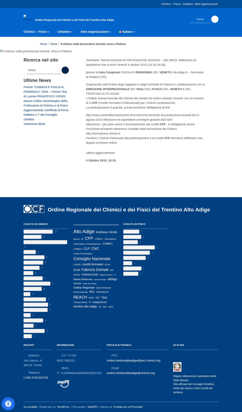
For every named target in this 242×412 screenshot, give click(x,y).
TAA (104, 297)
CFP (89, 238)
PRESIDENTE (102, 292)
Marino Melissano (83, 279)
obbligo (112, 279)
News (54, 44)
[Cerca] (214, 19)
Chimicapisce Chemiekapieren (87, 244)
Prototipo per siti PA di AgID (128, 406)
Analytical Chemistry (35, 299)
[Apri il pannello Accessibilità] (8, 403)
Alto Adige (83, 231)
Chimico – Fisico (171, 4)
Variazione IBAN (34, 124)
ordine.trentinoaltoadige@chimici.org (131, 373)
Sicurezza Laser (132, 268)
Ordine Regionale (84, 287)
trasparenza (100, 302)
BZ (82, 239)
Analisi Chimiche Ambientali (38, 231)
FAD (112, 270)
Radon (128, 263)
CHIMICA (99, 239)
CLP (27, 294)
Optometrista (131, 273)
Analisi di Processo (34, 331)
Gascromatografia (33, 320)
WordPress (63, 406)
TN (90, 302)
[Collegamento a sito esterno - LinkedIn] (183, 19)
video (110, 307)
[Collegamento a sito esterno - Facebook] (177, 19)
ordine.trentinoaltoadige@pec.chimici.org (133, 360)
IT (115, 275)
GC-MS (28, 273)
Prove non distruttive (134, 258)
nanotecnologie (100, 279)
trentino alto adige (85, 306)
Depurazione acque (34, 257)
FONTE (76, 275)
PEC (92, 291)
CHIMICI (108, 243)
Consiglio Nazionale (91, 258)
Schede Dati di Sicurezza (37, 283)
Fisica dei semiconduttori (136, 252)
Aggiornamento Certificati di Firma (46, 110)
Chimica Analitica (33, 278)
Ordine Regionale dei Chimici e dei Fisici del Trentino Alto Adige (129, 210)
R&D (27, 315)
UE (99, 307)
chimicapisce (110, 239)
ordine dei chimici (89, 284)
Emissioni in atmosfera (36, 304)
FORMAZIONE (89, 274)
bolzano (76, 239)
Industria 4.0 (130, 242)
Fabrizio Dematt (94, 269)
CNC (95, 248)
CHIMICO (77, 249)
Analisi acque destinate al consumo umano (45, 242)
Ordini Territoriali (103, 288)
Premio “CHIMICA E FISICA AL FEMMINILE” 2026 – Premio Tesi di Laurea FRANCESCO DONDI (45, 91)
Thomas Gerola (80, 302)
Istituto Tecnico (106, 275)
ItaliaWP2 (93, 406)
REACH (28, 325)
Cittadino (188, 4)
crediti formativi (92, 264)
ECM (76, 270)
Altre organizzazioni (206, 4)
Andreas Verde (106, 232)
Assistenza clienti (33, 262)
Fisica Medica (131, 231)
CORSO (77, 265)
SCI (97, 297)
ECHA (107, 265)
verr (105, 306)
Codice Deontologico (82, 254)
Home (43, 44)
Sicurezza (29, 252)
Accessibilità (30, 406)
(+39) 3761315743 (36, 377)
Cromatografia (31, 268)
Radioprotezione (132, 237)
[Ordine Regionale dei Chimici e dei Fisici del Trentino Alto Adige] (28, 18)
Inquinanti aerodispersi (35, 310)
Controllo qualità (32, 237)
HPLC (27, 336)
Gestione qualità (32, 289)
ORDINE (77, 284)
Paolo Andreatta (80, 292)
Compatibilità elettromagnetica (139, 247)
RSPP (91, 298)
